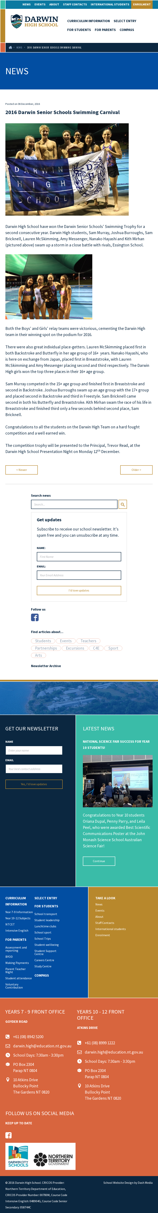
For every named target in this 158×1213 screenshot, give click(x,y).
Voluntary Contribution (14, 985)
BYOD (9, 957)
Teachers (88, 640)
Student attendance (18, 978)
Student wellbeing (46, 945)
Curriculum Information (88, 21)
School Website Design (118, 1183)
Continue (99, 861)
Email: (41, 566)
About (54, 4)
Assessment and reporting (16, 948)
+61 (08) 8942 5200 (28, 1036)
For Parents (105, 30)
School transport (45, 914)
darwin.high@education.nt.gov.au (42, 1046)
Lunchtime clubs (45, 926)
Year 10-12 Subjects (17, 918)
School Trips (42, 938)
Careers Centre (44, 960)
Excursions (75, 648)
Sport (113, 648)
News (27, 4)
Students (43, 640)
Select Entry (125, 21)
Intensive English (16, 930)
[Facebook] (35, 617)
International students (110, 4)
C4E (96, 648)
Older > (136, 470)
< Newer (21, 470)
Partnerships (46, 648)
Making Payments (17, 963)
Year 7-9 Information (19, 912)
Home (10, 47)
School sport (42, 932)
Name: (41, 548)
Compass (127, 30)
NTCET (10, 924)
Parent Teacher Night (15, 970)
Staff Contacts (75, 4)
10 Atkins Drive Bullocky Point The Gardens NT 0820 (31, 1086)
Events (39, 4)
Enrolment (142, 4)
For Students (79, 30)
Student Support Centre (45, 952)
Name (9, 741)
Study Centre (42, 966)
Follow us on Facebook (8, 1135)
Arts (38, 655)
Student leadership (47, 920)
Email (9, 760)
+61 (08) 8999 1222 (100, 1042)
